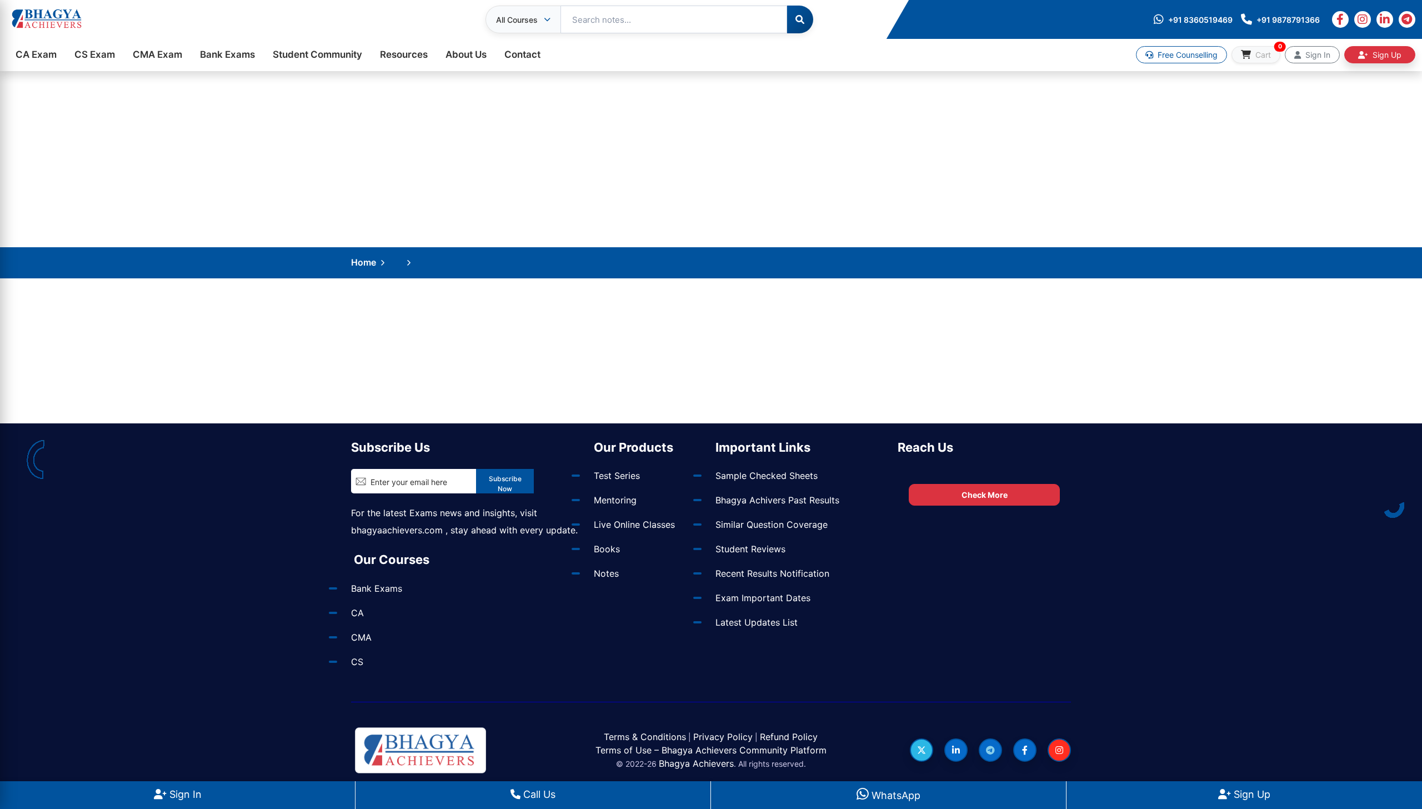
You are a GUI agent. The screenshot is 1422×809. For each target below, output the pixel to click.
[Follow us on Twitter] (921, 750)
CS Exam (94, 54)
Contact (522, 54)
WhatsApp (894, 795)
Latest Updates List (756, 622)
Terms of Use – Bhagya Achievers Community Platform (711, 750)
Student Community (317, 54)
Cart (1266, 52)
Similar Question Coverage (771, 524)
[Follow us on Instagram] (1059, 750)
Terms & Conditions (645, 736)
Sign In (184, 794)
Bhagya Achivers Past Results (777, 500)
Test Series (617, 475)
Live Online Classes (634, 524)
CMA (361, 637)
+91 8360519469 (1200, 19)
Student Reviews (750, 549)
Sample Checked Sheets (766, 475)
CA (357, 612)
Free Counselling (1186, 54)
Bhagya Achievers (696, 763)
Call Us (537, 794)
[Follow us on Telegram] (990, 750)
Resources (404, 54)
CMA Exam (157, 54)
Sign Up (1250, 794)
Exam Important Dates (762, 597)
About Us (466, 54)
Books (607, 549)
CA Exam (36, 54)
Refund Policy (789, 736)
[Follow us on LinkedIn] (956, 750)
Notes (606, 573)
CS (357, 661)
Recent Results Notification (772, 573)
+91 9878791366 (1288, 19)
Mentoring (615, 500)
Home (363, 262)
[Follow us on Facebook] (1025, 750)
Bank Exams (227, 54)
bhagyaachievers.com (397, 530)
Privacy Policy (723, 736)
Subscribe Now (505, 484)
